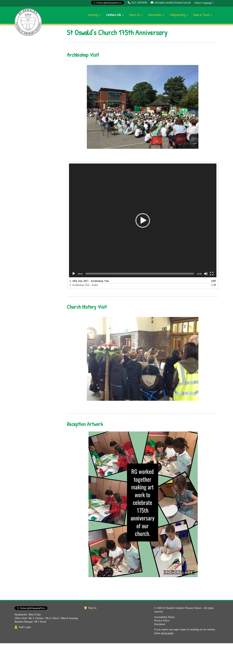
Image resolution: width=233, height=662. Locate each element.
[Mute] (206, 273)
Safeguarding (178, 15)
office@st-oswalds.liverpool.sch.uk (172, 2)
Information (155, 15)
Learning (93, 15)
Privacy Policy (161, 620)
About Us (135, 15)
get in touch (167, 633)
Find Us (92, 608)
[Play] (74, 273)
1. (89, 281)
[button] (142, 220)
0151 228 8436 (139, 2)
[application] (143, 220)
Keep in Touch (201, 15)
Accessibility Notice (164, 617)
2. (84, 285)
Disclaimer (159, 624)
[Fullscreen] (212, 273)
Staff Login (25, 627)
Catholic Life (114, 15)
